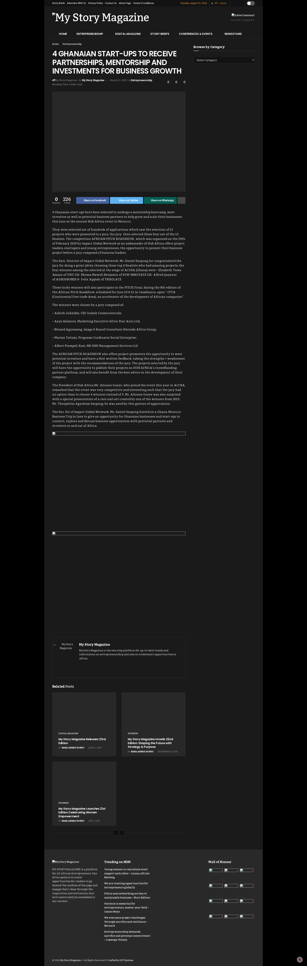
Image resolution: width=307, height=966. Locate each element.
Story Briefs (58, 3)
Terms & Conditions (143, 3)
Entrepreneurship (90, 34)
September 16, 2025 (167, 752)
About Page (125, 3)
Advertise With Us (76, 3)
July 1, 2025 (94, 821)
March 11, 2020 (118, 80)
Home (63, 34)
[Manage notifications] (300, 959)
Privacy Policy (95, 3)
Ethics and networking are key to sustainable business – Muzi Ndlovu (127, 895)
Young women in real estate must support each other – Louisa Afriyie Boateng (127, 873)
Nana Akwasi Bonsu (73, 748)
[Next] (122, 832)
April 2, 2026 (94, 748)
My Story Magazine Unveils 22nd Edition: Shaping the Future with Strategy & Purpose (150, 743)
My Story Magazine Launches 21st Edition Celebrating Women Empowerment (82, 812)
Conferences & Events (195, 34)
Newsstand (233, 34)
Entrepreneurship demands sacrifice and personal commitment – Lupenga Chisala (127, 935)
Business (133, 734)
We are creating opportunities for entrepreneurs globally (126, 885)
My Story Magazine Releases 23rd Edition (82, 741)
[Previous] (116, 832)
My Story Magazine (93, 80)
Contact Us (111, 3)
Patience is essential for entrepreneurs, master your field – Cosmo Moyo (126, 907)
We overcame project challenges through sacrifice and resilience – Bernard (125, 921)
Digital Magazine (128, 34)
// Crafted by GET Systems (119, 960)
